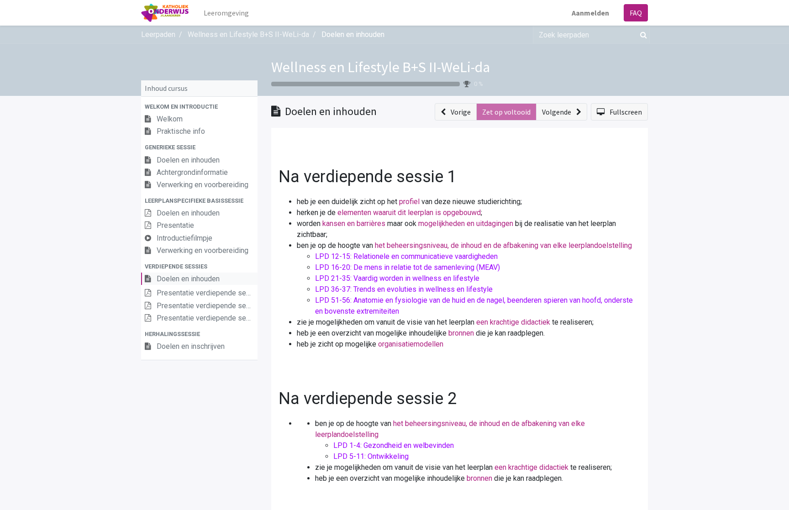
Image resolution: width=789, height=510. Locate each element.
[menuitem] (226, 13)
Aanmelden (590, 12)
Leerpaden (158, 34)
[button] (199, 106)
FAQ (636, 12)
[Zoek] (641, 34)
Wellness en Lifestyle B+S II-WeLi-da (380, 67)
